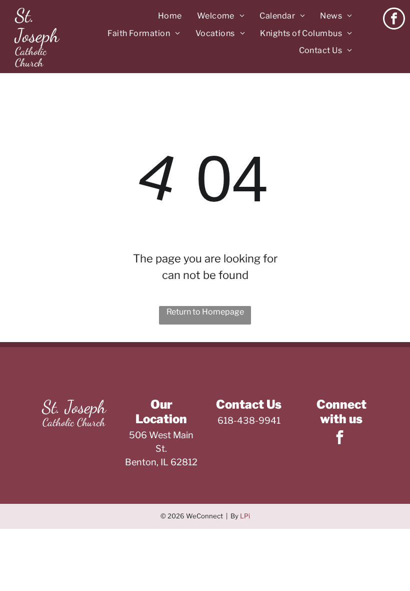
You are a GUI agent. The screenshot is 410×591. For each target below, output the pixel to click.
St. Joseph (37, 25)
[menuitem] (170, 16)
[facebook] (394, 20)
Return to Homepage (205, 312)
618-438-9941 (249, 420)
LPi (245, 516)
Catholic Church (30, 57)
